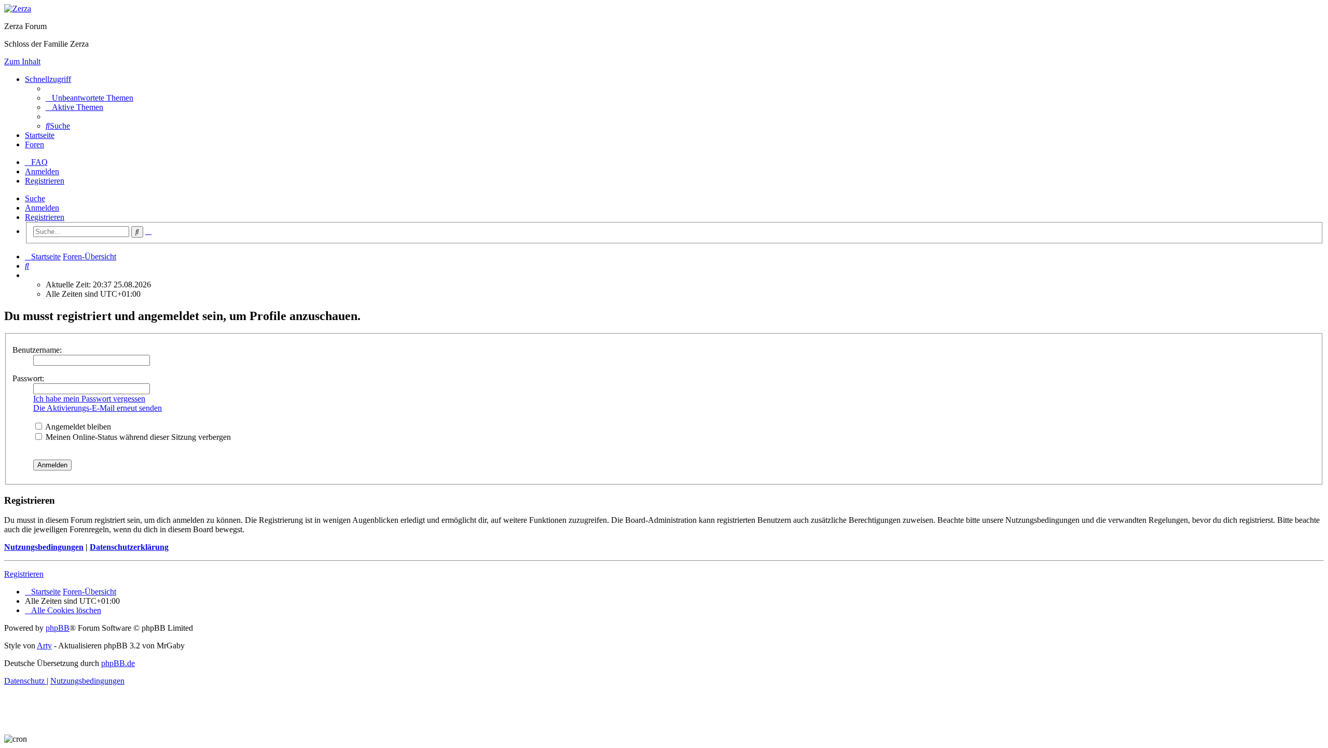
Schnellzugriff (48, 79)
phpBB (58, 628)
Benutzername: (37, 349)
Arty (44, 645)
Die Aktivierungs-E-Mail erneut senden (97, 408)
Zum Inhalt (22, 61)
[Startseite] (17, 8)
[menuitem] (89, 97)
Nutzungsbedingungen (44, 547)
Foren (34, 144)
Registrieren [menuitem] (44, 180)
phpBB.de (118, 663)
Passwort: (28, 378)
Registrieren (44, 217)
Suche (35, 198)
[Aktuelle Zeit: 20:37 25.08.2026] (28, 275)
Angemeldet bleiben (77, 426)
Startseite (39, 135)
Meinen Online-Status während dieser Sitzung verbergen (137, 437)
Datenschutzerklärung (129, 547)
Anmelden (42, 207)
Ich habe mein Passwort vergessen (89, 398)
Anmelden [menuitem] (42, 171)
